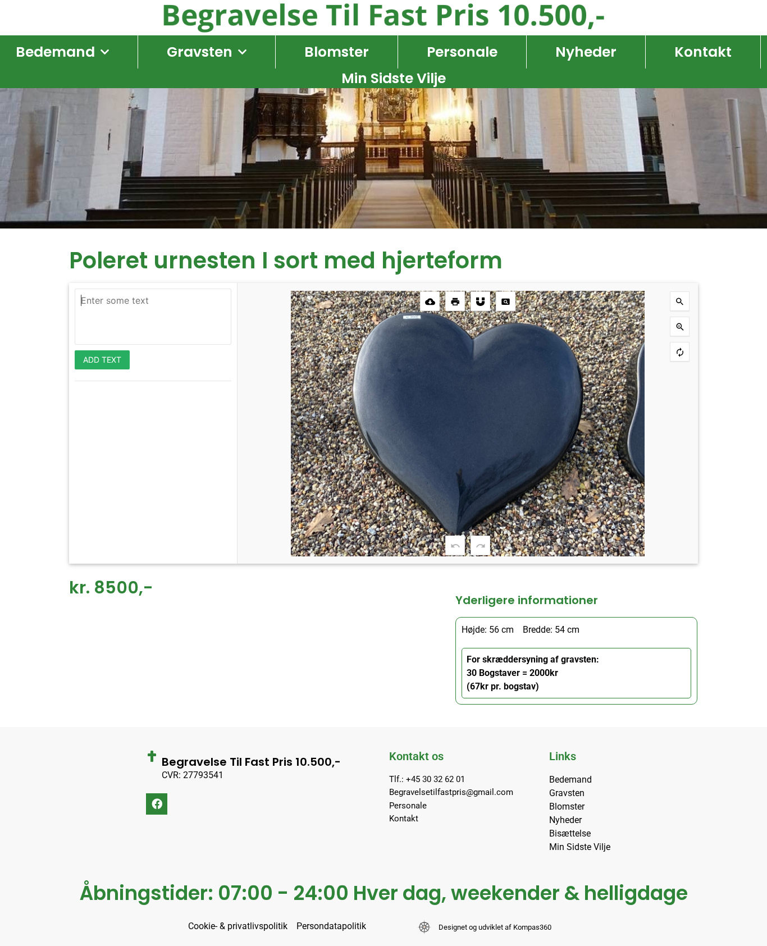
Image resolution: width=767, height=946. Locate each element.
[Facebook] (156, 804)
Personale (462, 52)
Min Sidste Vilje (393, 78)
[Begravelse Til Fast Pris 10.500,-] (151, 756)
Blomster (336, 52)
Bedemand (55, 52)
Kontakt (703, 52)
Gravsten (199, 52)
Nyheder (586, 52)
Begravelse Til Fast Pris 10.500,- (251, 762)
